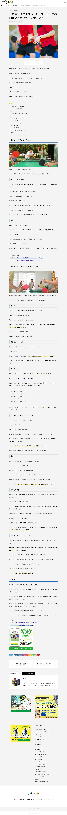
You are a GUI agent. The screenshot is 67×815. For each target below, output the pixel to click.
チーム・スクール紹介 (40, 764)
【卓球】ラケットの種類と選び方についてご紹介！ (22, 625)
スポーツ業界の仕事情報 (40, 754)
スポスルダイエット (39, 749)
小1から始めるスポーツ (40, 776)
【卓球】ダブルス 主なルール (17, 106)
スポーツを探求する (39, 751)
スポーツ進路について (40, 761)
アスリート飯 (38, 734)
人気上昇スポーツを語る (40, 771)
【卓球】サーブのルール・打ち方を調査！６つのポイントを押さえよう (27, 257)
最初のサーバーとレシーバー (19, 118)
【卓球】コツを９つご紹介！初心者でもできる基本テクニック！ (25, 260)
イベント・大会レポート (40, 736)
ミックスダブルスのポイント (19, 130)
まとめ (12, 132)
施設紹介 (37, 779)
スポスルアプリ (38, 744)
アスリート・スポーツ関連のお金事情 (44, 732)
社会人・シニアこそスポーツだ (42, 781)
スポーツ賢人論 (38, 759)
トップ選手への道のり (40, 766)
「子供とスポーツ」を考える (41, 729)
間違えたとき (16, 127)
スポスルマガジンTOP (19, 799)
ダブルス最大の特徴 (17, 108)
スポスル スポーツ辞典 (40, 739)
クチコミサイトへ (48, 799)
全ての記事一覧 (30, 799)
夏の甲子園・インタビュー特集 (42, 774)
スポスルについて (39, 741)
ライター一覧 (39, 799)
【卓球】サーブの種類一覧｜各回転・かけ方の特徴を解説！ (24, 622)
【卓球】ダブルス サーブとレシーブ (19, 113)
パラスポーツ (38, 769)
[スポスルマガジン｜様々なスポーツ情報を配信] (7, 2)
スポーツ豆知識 (38, 756)
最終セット (15, 125)
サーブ (14, 116)
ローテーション (16, 120)
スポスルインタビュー (40, 746)
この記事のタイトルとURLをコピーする (33, 63)
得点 (14, 111)
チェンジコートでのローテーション (20, 123)
